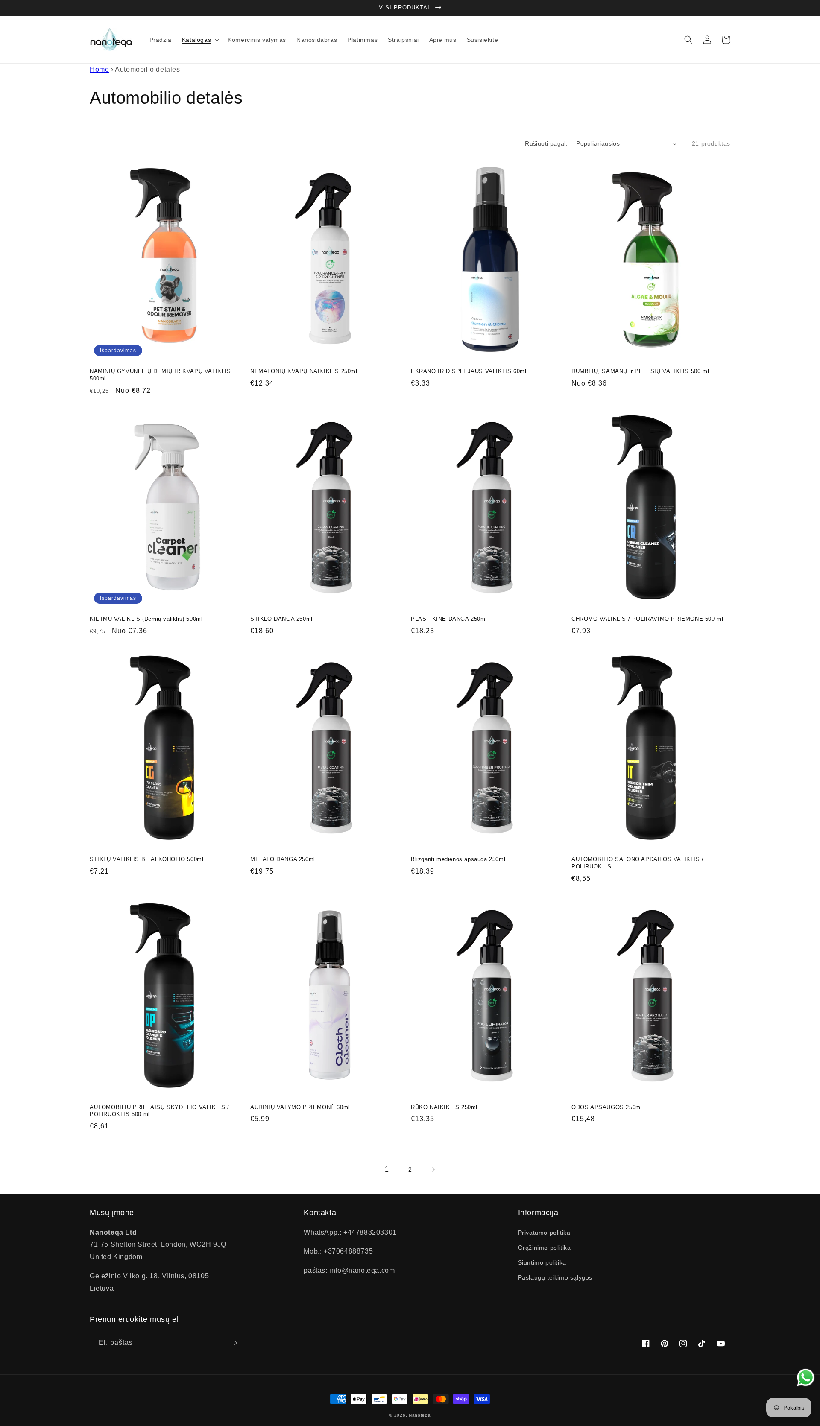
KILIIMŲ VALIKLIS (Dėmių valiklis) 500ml (146, 619)
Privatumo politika (544, 1232)
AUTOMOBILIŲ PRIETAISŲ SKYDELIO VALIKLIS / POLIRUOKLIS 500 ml (159, 1111)
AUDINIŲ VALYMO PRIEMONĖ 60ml (300, 1107)
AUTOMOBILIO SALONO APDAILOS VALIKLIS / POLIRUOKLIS (637, 863)
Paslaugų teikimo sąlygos (555, 1277)
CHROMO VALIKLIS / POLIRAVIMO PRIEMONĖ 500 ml (647, 619)
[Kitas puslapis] (433, 1169)
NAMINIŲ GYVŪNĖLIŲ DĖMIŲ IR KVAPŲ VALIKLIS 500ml (160, 375)
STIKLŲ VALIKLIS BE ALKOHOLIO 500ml (146, 859)
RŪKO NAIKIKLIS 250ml (444, 1107)
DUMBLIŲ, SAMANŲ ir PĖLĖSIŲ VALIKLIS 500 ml (640, 371)
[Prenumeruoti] (233, 1343)
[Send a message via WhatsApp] (806, 1378)
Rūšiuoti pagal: (546, 143)
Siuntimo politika (542, 1262)
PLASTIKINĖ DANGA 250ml (449, 619)
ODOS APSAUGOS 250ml (606, 1107)
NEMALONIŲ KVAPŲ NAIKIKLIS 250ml (303, 371)
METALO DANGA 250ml (282, 859)
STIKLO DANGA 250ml (281, 619)
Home (99, 69)
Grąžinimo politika (544, 1247)
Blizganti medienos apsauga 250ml (458, 859)
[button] (200, 40)
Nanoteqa (420, 1415)
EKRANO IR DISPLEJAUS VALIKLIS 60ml (468, 371)
